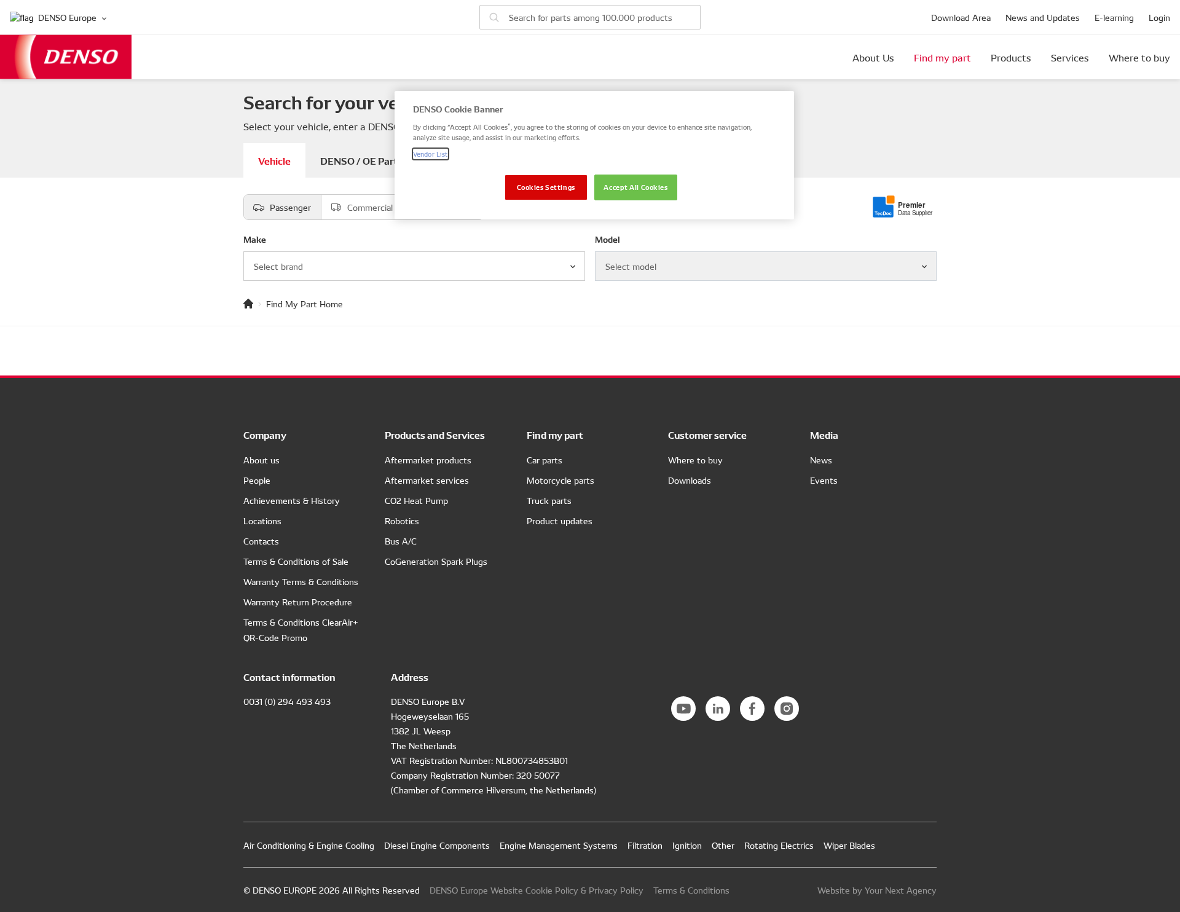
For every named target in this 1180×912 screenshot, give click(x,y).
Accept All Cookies (635, 187)
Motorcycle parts (560, 480)
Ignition (687, 845)
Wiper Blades (849, 845)
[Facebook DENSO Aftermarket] (752, 708)
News (821, 460)
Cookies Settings (546, 187)
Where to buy (1139, 57)
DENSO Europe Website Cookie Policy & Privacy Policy (536, 890)
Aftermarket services (427, 480)
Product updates (559, 520)
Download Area (961, 17)
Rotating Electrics (779, 845)
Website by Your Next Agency (877, 890)
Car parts (544, 460)
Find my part (942, 57)
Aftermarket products (428, 460)
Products (1011, 57)
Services (1070, 57)
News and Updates (1042, 17)
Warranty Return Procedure (297, 602)
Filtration (645, 845)
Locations (262, 520)
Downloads (689, 480)
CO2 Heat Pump (416, 500)
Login (1159, 17)
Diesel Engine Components (437, 845)
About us (261, 460)
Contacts (261, 541)
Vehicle (274, 160)
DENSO (66, 56)
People (256, 480)
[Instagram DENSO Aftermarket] (786, 708)
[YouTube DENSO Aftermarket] (683, 708)
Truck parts (549, 500)
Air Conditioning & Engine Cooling (308, 845)
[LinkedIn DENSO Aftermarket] (718, 708)
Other (723, 845)
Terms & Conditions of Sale (295, 561)
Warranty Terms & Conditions (300, 581)
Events (824, 480)
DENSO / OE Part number (377, 160)
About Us (873, 57)
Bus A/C (401, 541)
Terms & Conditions (691, 890)
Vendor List (430, 154)
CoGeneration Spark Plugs (436, 561)
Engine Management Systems (559, 845)
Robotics (402, 520)
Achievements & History (291, 500)
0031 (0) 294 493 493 (287, 701)
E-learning (1114, 17)
